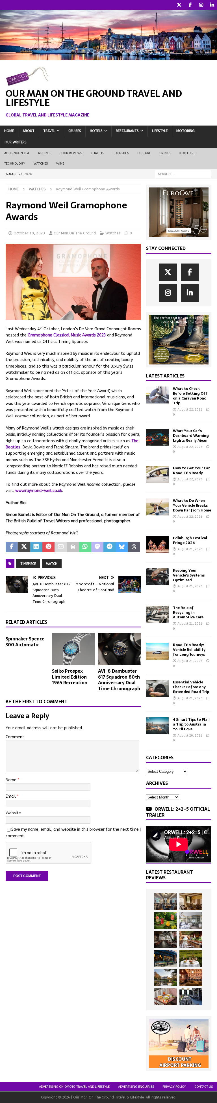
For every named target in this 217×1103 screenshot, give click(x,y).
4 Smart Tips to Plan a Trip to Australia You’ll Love (191, 724)
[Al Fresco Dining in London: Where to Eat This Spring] (190, 996)
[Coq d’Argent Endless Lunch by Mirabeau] (190, 958)
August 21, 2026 (190, 549)
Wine (60, 163)
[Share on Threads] (134, 547)
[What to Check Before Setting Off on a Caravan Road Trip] (157, 395)
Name (12, 780)
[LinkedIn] (212, 5)
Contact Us (203, 1087)
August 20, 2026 (190, 735)
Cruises (74, 131)
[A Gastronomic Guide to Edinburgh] (165, 977)
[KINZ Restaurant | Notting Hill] (190, 901)
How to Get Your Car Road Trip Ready (191, 470)
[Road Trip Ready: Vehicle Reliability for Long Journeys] (157, 651)
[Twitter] (179, 5)
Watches (41, 163)
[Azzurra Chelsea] (165, 958)
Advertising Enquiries (136, 1087)
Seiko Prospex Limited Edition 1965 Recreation (69, 677)
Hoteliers (187, 153)
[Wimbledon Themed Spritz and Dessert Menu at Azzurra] (165, 920)
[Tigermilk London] (190, 977)
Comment (15, 737)
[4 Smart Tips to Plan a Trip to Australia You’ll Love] (157, 725)
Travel (49, 131)
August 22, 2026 (190, 409)
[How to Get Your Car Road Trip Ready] (157, 474)
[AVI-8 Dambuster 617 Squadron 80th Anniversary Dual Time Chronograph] (119, 649)
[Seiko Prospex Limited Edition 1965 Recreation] (73, 649)
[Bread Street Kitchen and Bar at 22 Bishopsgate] (165, 939)
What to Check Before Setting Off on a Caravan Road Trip (190, 396)
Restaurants (127, 131)
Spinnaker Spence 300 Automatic (25, 641)
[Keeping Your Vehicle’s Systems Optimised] (157, 576)
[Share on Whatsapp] (85, 547)
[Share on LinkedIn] (36, 547)
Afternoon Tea (16, 153)
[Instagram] (201, 5)
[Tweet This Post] (24, 547)
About (28, 131)
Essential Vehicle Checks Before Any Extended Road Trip (191, 687)
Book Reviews (71, 153)
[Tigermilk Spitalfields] (190, 939)
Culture (144, 153)
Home (9, 131)
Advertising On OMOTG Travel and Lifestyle (74, 1087)
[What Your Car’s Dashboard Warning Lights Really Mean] (157, 437)
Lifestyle (160, 131)
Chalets (97, 153)
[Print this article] (73, 547)
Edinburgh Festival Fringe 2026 (190, 540)
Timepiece (28, 564)
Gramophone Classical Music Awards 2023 (67, 335)
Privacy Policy (174, 1087)
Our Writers (16, 142)
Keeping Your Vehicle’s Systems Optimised (189, 575)
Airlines (44, 153)
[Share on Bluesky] (122, 547)
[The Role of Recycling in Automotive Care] (157, 614)
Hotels (96, 131)
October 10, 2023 (29, 233)
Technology (14, 163)
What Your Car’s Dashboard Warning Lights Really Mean (191, 435)
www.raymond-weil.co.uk (38, 490)
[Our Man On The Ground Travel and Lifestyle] (108, 57)
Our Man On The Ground (75, 233)
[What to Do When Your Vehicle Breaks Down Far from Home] (157, 506)
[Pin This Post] (48, 547)
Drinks (164, 153)
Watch (51, 564)
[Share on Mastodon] (97, 547)
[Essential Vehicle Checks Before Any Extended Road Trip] (157, 688)
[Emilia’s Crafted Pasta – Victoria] (165, 996)
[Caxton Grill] (165, 901)
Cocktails (120, 153)
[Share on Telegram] (109, 547)
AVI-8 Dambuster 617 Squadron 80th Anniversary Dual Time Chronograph (119, 679)
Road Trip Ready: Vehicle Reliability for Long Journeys (189, 649)
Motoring (185, 131)
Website (13, 813)
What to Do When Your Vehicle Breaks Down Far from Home (192, 505)
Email (11, 796)
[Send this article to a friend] (61, 547)
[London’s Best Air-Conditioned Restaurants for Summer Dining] (190, 920)
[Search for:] (183, 173)
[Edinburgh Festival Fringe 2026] (157, 544)
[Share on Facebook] (12, 547)
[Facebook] (190, 5)
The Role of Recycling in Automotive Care (188, 612)
